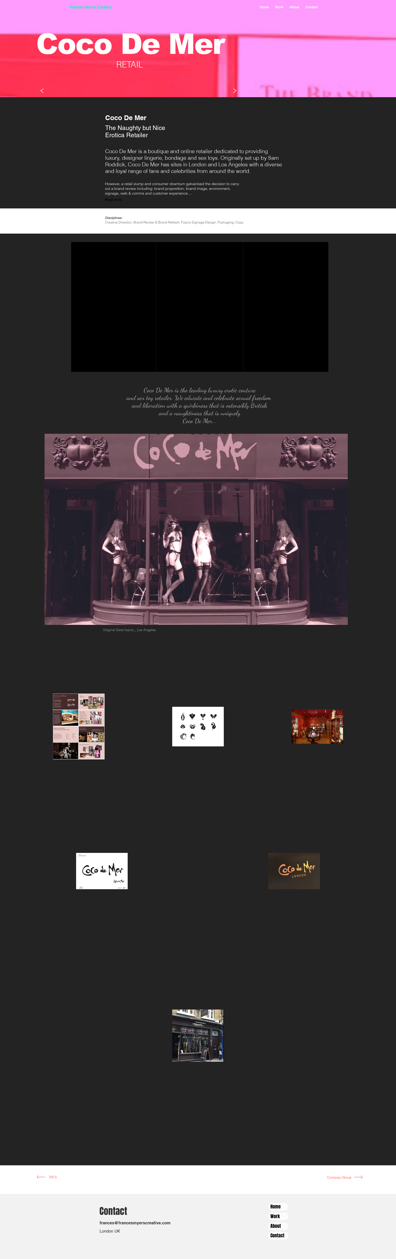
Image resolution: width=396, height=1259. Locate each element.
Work (275, 1216)
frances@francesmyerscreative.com (135, 1222)
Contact (277, 1235)
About (275, 1226)
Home (275, 1206)
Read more (113, 200)
